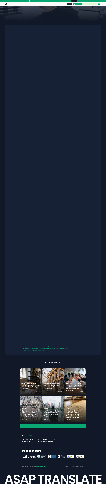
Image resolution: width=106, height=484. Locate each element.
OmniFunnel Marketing (40, 466)
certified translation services (37, 320)
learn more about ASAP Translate (33, 339)
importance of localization (69, 71)
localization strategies (71, 40)
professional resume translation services (43, 109)
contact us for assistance (45, 339)
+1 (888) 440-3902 (63, 441)
